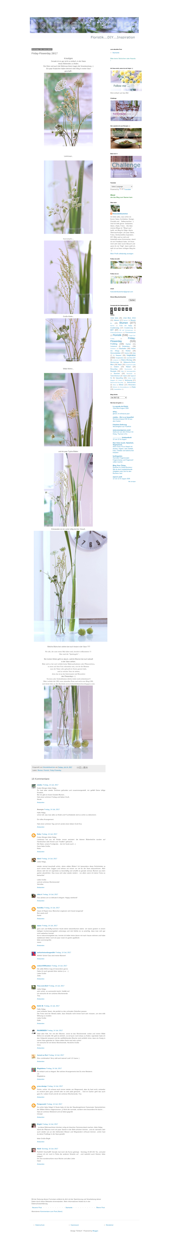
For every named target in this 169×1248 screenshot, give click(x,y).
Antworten (40, 802)
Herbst (128, 351)
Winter (121, 385)
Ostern (116, 367)
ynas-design (42, 1086)
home (127, 353)
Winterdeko (132, 385)
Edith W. (40, 1006)
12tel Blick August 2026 (121, 408)
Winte (114, 384)
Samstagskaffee (131, 371)
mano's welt (117, 477)
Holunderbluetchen (120, 214)
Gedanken (113, 346)
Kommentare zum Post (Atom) (51, 1211)
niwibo (39, 785)
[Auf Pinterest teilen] (87, 767)
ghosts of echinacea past (121, 414)
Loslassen (116, 360)
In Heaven (117, 355)
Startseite (69, 1207)
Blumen (40, 770)
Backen (125, 320)
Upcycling (119, 378)
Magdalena (41, 1068)
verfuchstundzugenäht (46, 952)
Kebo (39, 834)
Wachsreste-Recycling (116, 382)
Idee (134, 353)
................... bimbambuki (122, 437)
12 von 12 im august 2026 (121, 479)
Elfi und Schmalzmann (126, 330)
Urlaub (120, 380)
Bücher (112, 325)
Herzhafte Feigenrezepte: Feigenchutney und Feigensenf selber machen (123, 460)
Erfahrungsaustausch (116, 332)
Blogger (95, 1231)
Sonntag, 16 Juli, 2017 (50, 1149)
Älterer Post (100, 1207)
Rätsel (128, 367)
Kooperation (120, 358)
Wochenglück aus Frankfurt (122, 426)
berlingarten (117, 456)
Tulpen (125, 376)
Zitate (134, 387)
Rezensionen (128, 369)
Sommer (117, 373)
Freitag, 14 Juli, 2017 (50, 785)
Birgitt (39, 1124)
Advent (116, 320)
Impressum (75, 1225)
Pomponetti (41, 1104)
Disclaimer (109, 1225)
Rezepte (113, 371)
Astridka (40, 908)
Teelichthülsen (115, 376)
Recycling (113, 369)
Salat (122, 371)
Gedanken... (126, 346)
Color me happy (125, 325)
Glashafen (122, 348)
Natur (120, 364)
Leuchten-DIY (131, 358)
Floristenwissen (130, 332)
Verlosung (128, 380)
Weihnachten (131, 382)
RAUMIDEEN (42, 1030)
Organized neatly (131, 364)
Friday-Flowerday (55, 770)
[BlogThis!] (80, 767)
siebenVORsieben (44, 966)
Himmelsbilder (115, 353)
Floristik (46, 770)
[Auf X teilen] (82, 767)
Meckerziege (114, 362)
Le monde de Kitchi (120, 406)
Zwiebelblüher (118, 389)
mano (39, 926)
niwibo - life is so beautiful (123, 417)
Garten (128, 344)
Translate (127, 189)
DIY (112, 330)
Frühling (113, 344)
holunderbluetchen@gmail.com (121, 292)
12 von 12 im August (119, 439)
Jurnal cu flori (42, 1055)
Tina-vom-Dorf (42, 986)
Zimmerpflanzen (124, 387)
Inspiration (131, 355)
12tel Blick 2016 (129, 318)
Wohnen (115, 387)
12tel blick (114, 318)
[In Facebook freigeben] (84, 767)
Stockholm (129, 373)
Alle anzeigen (132, 481)
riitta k (39, 894)
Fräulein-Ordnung (120, 425)
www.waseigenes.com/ (121, 430)
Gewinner (113, 348)
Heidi (39, 1149)
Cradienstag (114, 328)
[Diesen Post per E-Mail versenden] (78, 767)
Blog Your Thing (119, 465)
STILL (115, 412)
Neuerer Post (37, 1207)
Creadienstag (128, 328)
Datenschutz (39, 1225)
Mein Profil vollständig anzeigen (121, 254)
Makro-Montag (126, 360)
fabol (39, 859)
